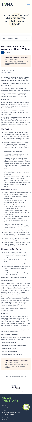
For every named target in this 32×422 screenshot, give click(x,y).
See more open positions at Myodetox (16, 376)
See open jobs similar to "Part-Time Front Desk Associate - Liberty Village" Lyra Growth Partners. (17, 63)
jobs (3, 38)
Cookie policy (20, 391)
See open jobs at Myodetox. (12, 59)
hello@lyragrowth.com (8, 407)
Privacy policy (12, 391)
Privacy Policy (5, 418)
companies (10, 38)
